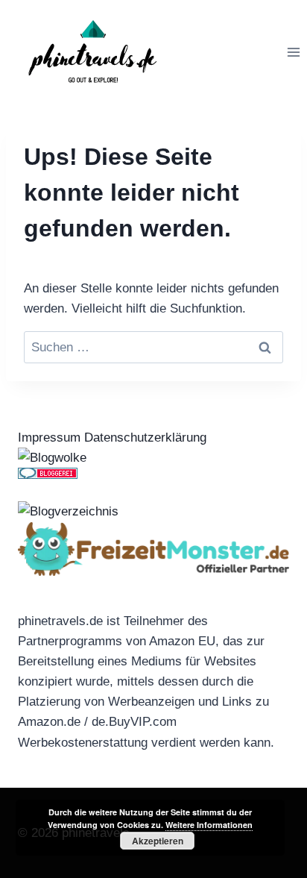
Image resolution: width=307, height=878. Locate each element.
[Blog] (153, 511)
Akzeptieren (157, 840)
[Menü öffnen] (293, 51)
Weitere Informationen (209, 824)
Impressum (49, 437)
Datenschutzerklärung (145, 437)
